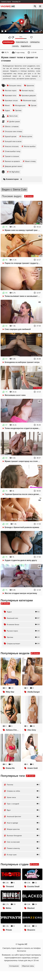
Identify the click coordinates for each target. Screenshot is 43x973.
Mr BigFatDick (14, 172)
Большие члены (15, 85)
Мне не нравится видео (13, 37)
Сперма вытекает (23, 644)
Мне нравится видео (10, 37)
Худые (7, 110)
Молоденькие (20, 105)
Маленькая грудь (29, 100)
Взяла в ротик (27, 136)
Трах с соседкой (23, 804)
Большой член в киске (13, 141)
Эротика (18, 110)
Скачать (15, 46)
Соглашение (14, 966)
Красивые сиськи (11, 100)
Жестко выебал (29, 146)
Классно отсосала (11, 146)
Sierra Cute (13, 116)
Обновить (29, 196)
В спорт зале (23, 855)
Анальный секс (23, 618)
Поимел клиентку (23, 848)
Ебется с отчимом (11, 126)
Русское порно (23, 631)
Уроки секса (23, 797)
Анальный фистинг (23, 816)
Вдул (23, 810)
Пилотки (23, 785)
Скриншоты (35, 42)
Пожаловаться (22, 42)
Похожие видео (11, 196)
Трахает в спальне (12, 156)
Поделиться (26, 46)
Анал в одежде (23, 823)
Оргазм (33, 105)
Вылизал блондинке (23, 835)
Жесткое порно (10, 90)
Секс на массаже (23, 842)
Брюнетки (30, 85)
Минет (7, 105)
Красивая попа (10, 95)
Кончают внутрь (28, 90)
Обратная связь (28, 966)
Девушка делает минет (13, 166)
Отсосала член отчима (13, 131)
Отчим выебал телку (12, 151)
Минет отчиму (30, 161)
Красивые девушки (29, 95)
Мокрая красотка (23, 829)
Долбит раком (14, 121)
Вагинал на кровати (12, 161)
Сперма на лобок (23, 791)
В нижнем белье (23, 624)
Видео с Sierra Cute (14, 189)
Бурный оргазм (10, 136)
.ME (8, 6)
